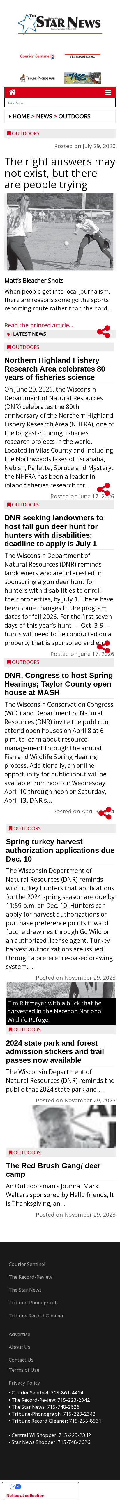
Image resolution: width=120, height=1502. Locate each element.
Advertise (19, 1334)
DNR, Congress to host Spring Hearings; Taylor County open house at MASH (58, 684)
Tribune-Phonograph (33, 1302)
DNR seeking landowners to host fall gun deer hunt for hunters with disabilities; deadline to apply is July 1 (54, 530)
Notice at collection (25, 1495)
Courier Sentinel (27, 1264)
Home (21, 116)
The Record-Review (30, 1277)
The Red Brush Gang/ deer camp (53, 1170)
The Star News (25, 1289)
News (44, 116)
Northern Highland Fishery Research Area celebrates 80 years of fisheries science (54, 369)
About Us (19, 1347)
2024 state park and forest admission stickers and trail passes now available (55, 1052)
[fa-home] (10, 92)
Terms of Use (24, 1370)
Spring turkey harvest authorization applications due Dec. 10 (60, 850)
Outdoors (75, 116)
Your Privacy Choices (46, 1486)
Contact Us (21, 1359)
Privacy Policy (24, 1382)
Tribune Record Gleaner (36, 1315)
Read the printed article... (38, 325)
